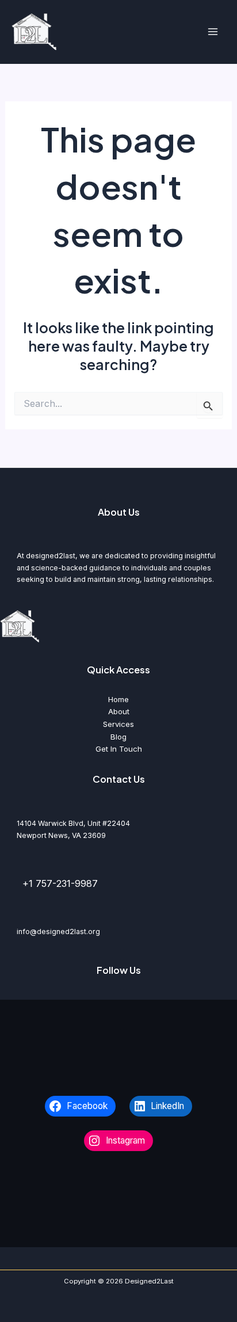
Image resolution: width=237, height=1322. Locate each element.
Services (118, 724)
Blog (118, 736)
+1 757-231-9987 (60, 883)
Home (118, 699)
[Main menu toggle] (212, 32)
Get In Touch (118, 748)
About (118, 711)
